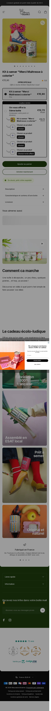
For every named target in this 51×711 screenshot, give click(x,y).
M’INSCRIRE (37, 360)
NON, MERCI (37, 364)
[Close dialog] (48, 342)
